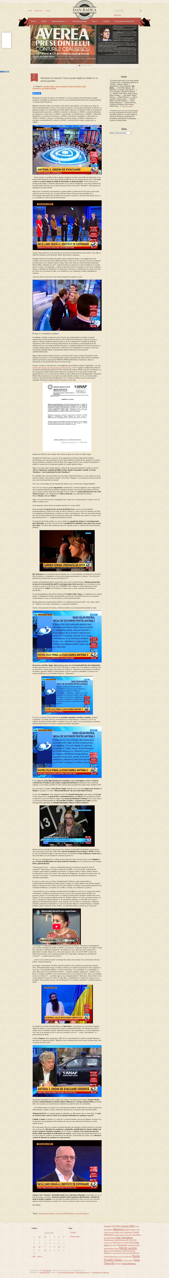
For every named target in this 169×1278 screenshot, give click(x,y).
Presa (95, 21)
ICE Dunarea (125, 1242)
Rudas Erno (113, 1256)
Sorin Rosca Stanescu (127, 1260)
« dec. (34, 1256)
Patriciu (107, 1253)
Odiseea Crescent (120, 1251)
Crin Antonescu (128, 1235)
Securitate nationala (80, 21)
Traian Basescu (129, 1263)
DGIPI (131, 1240)
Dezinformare (109, 1240)
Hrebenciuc (117, 1242)
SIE (130, 1256)
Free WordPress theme (66, 1272)
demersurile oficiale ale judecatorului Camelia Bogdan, (52, 367)
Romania (106, 1256)
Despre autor (39, 10)
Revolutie (106, 21)
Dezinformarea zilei (121, 1240)
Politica (33, 21)
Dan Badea (137, 1235)
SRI (113, 1263)
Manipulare (122, 1245)
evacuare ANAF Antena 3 (65, 1213)
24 (45, 1250)
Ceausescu (128, 1232)
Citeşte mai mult (127, 106)
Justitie (44, 21)
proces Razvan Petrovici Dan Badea (120, 1253)
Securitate (120, 1256)
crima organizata (61, 86)
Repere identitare (59, 21)
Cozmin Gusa (118, 1235)
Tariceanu (118, 1263)
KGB (131, 1242)
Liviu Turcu (113, 1245)
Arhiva (112, 133)
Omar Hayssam (131, 1251)
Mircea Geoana (109, 1251)
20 (59, 1247)
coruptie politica (49, 86)
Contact (47, 10)
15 (34, 1247)
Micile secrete (128, 1248)
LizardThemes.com (82, 1272)
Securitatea (126, 1256)
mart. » (39, 1256)
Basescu (118, 1229)
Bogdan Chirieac (130, 1229)
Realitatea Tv (135, 1253)
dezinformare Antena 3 (47, 1213)
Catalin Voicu (119, 1232)
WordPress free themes (101, 1272)
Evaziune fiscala (108, 1242)
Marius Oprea (114, 1248)
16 (39, 1247)
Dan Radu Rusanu (110, 1238)
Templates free (44, 1272)
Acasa (30, 10)
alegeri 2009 (128, 1226)
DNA (135, 1240)
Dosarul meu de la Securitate (124, 21)
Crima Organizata (74, 86)
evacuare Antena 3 (82, 1213)
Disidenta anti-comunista (40, 56)
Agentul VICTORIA (112, 1226)
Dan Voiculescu (124, 1237)
